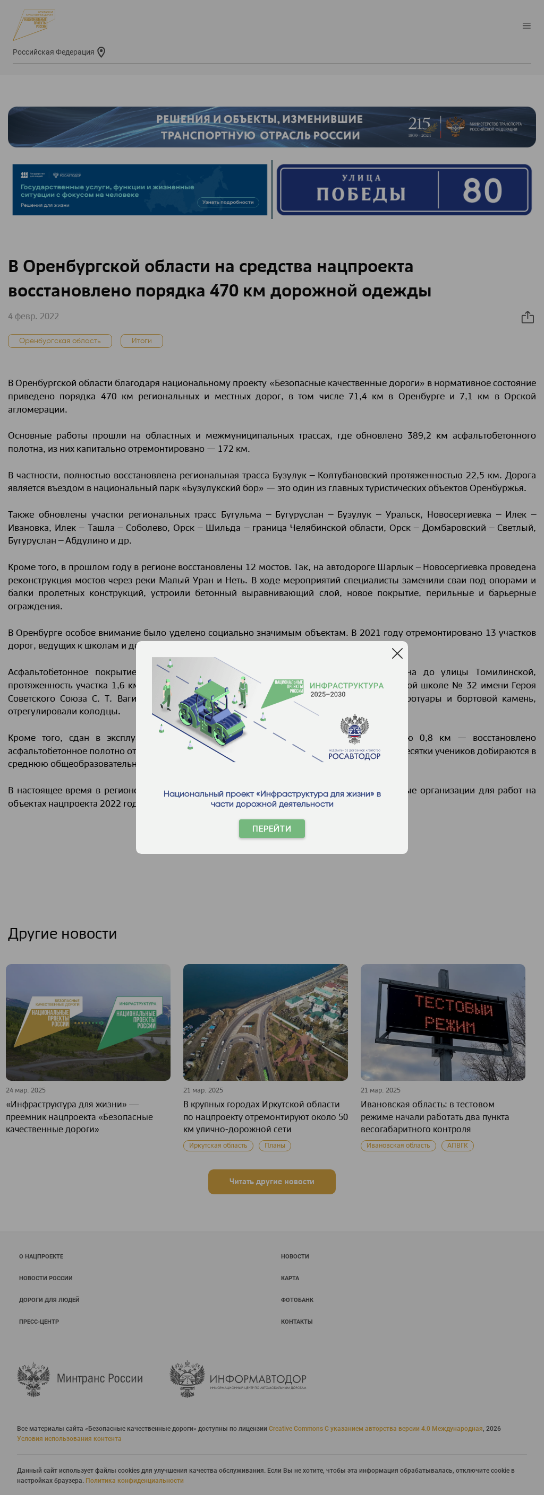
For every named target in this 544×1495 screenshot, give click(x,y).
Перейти (272, 829)
